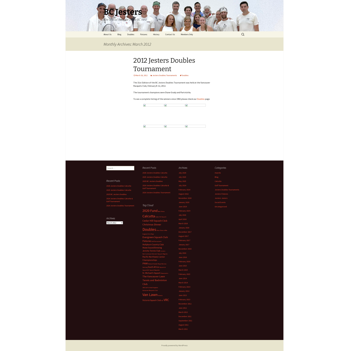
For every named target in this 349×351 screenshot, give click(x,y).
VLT (162, 300)
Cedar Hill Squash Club (154, 220)
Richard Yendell (153, 264)
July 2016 (182, 253)
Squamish (163, 267)
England (145, 234)
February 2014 (184, 287)
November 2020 (185, 198)
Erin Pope (151, 234)
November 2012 (185, 303)
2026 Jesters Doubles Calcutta (154, 173)
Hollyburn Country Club (153, 244)
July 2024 (182, 185)
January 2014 (184, 291)
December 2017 (185, 232)
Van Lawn (150, 294)
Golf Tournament (221, 185)
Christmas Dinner (151, 224)
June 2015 (183, 265)
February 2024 (184, 189)
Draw (158, 230)
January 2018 (184, 227)
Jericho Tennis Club (151, 250)
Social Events (220, 202)
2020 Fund (150, 210)
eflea (165, 230)
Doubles (130, 34)
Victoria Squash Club (151, 300)
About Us (108, 34)
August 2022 (184, 194)
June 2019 (183, 206)
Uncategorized (221, 206)
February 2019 (184, 211)
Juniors (163, 251)
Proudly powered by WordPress (174, 345)
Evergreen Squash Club (155, 237)
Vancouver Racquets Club (150, 290)
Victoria (160, 295)
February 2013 (184, 299)
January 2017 (184, 244)
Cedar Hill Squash (160, 217)
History (156, 34)
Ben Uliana (161, 211)
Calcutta (218, 181)
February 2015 (184, 274)
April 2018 (182, 219)
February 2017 (184, 240)
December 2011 (185, 316)
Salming (145, 267)
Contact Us (170, 34)
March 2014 (183, 282)
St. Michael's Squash (151, 273)
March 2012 (183, 312)
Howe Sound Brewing (152, 247)
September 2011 (185, 320)
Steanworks (164, 273)
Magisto (165, 254)
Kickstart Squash (157, 254)
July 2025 (182, 177)
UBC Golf (145, 287)
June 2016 (183, 257)
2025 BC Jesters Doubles (152, 181)
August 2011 (184, 325)
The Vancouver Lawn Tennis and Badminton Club (154, 280)
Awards (218, 173)
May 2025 (182, 181)
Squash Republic (154, 270)
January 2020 (184, 202)
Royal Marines (162, 264)
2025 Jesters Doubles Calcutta (154, 177)
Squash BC (145, 270)
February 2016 (184, 261)
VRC (166, 300)
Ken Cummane (146, 254)
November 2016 (185, 249)
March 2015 (183, 270)
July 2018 (182, 215)
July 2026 (182, 173)
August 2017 (184, 236)
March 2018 (183, 223)
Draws (162, 230)
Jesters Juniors (221, 198)
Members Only (187, 34)
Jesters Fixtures (221, 194)
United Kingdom (153, 287)
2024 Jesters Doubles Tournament (156, 192)
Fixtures (143, 34)
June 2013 (183, 295)
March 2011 (183, 329)
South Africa (153, 267)
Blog (119, 34)
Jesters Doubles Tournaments (164, 75)
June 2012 (183, 308)
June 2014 (183, 278)
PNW (145, 263)
